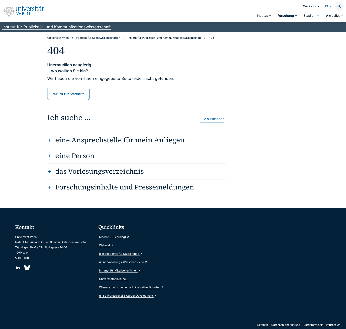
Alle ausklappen (212, 119)
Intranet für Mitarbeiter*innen (118, 270)
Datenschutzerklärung (285, 324)
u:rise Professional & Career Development (126, 295)
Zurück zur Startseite (68, 94)
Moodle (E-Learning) (113, 237)
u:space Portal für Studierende (119, 253)
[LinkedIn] (18, 268)
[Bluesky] (27, 268)
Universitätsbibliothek (113, 278)
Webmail (105, 245)
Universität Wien (58, 37)
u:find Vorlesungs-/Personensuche (122, 262)
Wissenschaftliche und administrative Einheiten (130, 287)
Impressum (333, 324)
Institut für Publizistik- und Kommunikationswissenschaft (56, 27)
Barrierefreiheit (313, 324)
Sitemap (262, 324)
